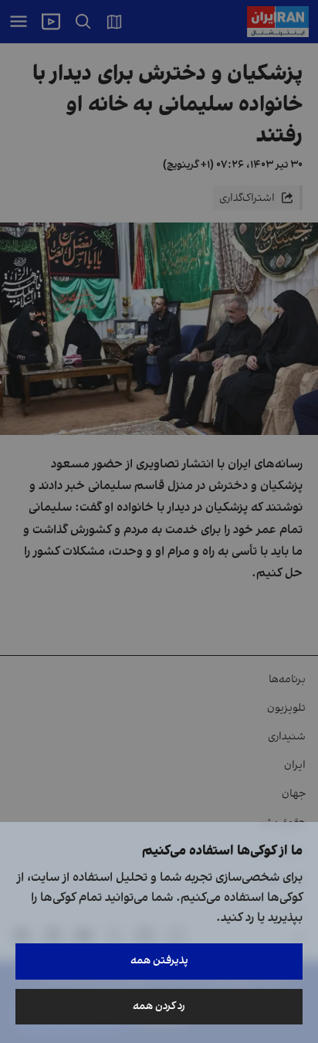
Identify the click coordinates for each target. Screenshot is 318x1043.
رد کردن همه (159, 1006)
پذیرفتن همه (159, 961)
